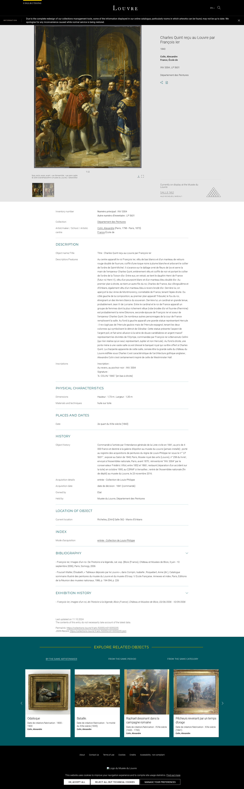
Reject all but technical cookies (115, 782)
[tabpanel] (122, 703)
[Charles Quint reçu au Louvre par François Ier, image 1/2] (37, 190)
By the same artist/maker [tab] (61, 659)
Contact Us (94, 755)
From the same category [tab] (182, 659)
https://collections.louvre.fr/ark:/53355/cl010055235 (92, 628)
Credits (133, 755)
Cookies (121, 755)
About (82, 755)
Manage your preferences (160, 782)
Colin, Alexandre (168, 56)
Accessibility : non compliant (152, 755)
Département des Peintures (111, 221)
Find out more (173, 775)
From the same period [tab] (122, 659)
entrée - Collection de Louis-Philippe (116, 540)
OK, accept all (76, 782)
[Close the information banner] (239, 20)
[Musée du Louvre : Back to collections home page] (125, 8)
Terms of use (108, 755)
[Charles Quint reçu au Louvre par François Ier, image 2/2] (49, 190)
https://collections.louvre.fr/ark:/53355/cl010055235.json (98, 631)
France (163, 60)
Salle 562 (167, 192)
